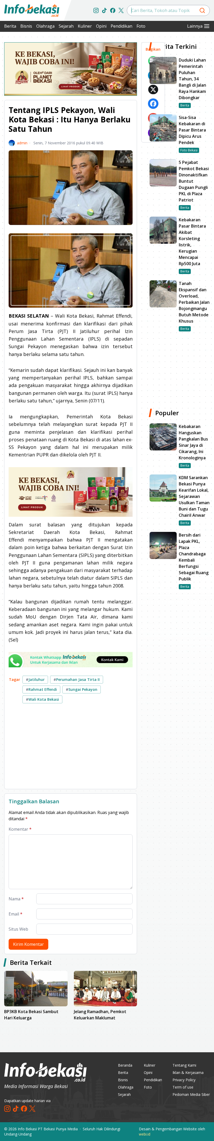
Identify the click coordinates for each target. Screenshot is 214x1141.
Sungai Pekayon (81, 689)
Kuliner (85, 26)
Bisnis (26, 26)
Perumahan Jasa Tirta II (77, 679)
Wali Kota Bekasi (42, 699)
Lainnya (195, 26)
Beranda (125, 1065)
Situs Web (18, 929)
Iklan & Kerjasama (188, 1072)
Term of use (183, 1087)
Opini (101, 26)
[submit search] (202, 10)
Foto (140, 26)
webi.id (144, 1134)
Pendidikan (121, 26)
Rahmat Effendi (41, 689)
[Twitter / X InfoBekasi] (121, 10)
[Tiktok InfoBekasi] (104, 10)
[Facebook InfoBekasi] (112, 10)
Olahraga (45, 26)
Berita (10, 26)
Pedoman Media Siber (191, 1094)
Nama (16, 899)
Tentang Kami (184, 1065)
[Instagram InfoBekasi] (96, 10)
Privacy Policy (184, 1079)
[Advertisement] (71, 748)
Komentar (20, 829)
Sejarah (66, 26)
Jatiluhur (35, 679)
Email (15, 914)
